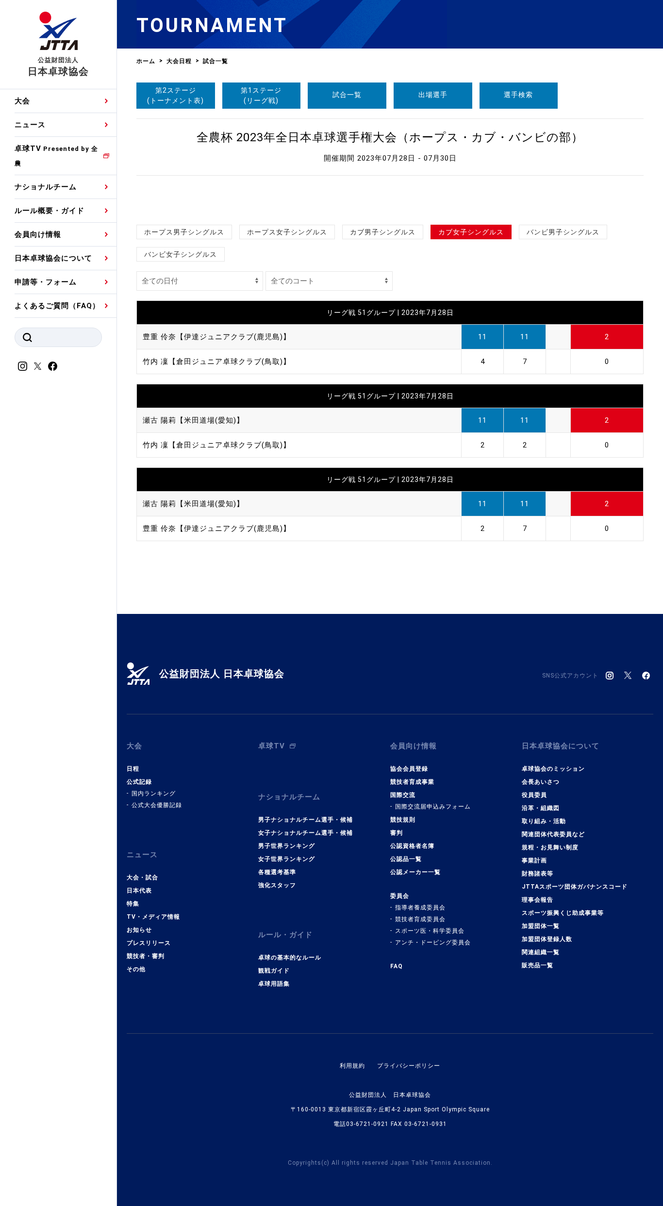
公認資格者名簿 (412, 846)
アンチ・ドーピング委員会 (433, 942)
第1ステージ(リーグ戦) (261, 95)
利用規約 (352, 1065)
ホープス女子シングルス (287, 232)
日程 (133, 768)
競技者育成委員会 (420, 919)
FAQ (396, 966)
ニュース (30, 124)
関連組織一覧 (541, 952)
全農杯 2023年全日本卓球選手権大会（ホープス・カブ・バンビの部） (390, 137)
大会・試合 (142, 877)
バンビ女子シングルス (180, 254)
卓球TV (56, 155)
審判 (396, 832)
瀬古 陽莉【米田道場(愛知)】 (193, 420)
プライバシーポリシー (408, 1065)
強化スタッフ (277, 885)
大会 (22, 101)
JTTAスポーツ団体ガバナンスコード (575, 886)
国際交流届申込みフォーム (433, 806)
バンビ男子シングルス (563, 232)
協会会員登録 (409, 768)
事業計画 (534, 860)
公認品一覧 (406, 859)
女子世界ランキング (286, 859)
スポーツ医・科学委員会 (429, 930)
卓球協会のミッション (553, 768)
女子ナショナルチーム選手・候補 (305, 832)
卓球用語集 (274, 983)
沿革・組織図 (541, 808)
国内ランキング (154, 793)
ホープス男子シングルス (184, 232)
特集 (133, 903)
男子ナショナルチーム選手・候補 (305, 819)
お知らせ (139, 929)
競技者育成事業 (412, 781)
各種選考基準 (277, 872)
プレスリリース (149, 943)
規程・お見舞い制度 (550, 847)
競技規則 (402, 819)
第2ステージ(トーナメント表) (175, 95)
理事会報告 (537, 899)
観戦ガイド (274, 970)
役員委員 (534, 795)
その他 (136, 969)
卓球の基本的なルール (289, 957)
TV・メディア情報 (153, 916)
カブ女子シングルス (471, 232)
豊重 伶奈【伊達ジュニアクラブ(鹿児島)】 (217, 336)
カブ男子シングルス (382, 232)
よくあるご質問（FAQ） (57, 305)
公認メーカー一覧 (415, 872)
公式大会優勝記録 (157, 805)
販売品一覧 (537, 965)
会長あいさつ (541, 781)
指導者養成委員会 (420, 907)
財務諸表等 (537, 873)
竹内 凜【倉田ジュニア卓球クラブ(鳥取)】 (217, 361)
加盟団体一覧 (541, 926)
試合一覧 (347, 95)
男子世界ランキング (286, 846)
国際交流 (402, 795)
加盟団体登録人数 (547, 939)
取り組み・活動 (544, 821)
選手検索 (518, 95)
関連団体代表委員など (553, 834)
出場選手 (433, 95)
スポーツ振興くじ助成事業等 (563, 912)
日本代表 (139, 890)
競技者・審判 (146, 956)
